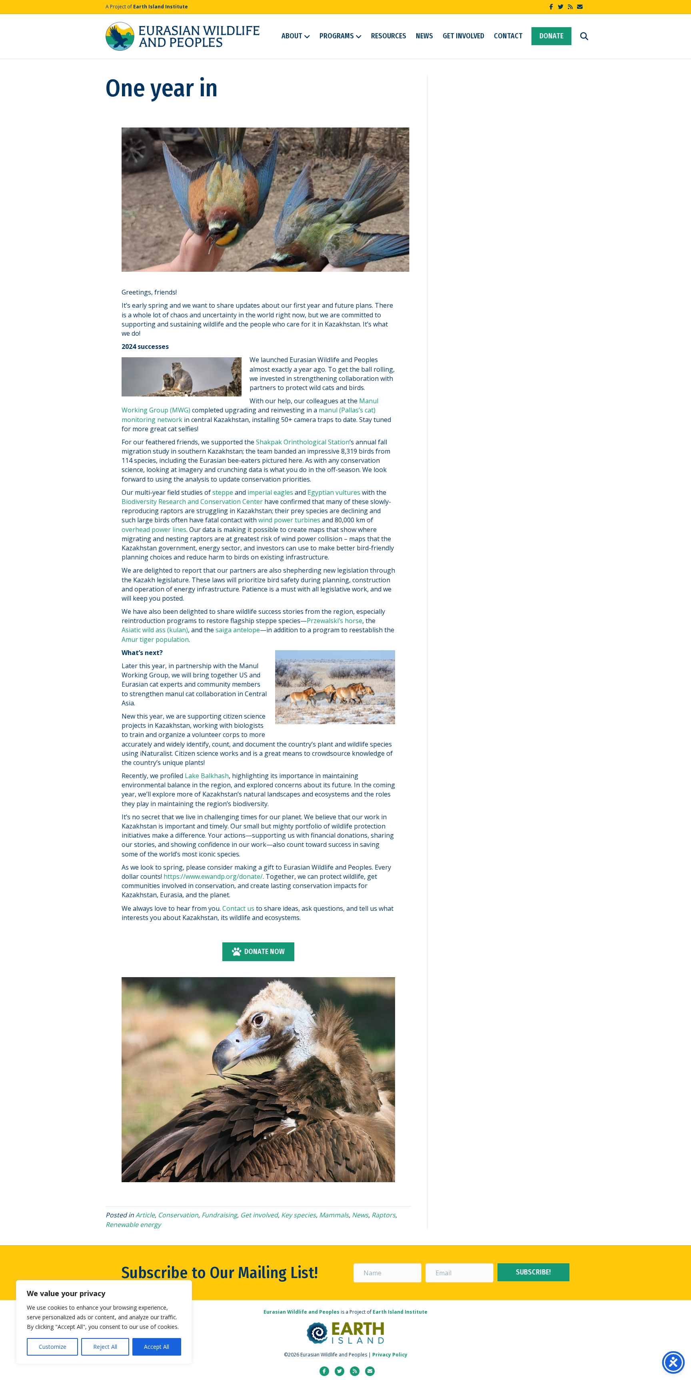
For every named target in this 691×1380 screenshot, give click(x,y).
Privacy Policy (389, 1354)
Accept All (156, 1346)
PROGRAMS (337, 36)
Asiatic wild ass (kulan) (155, 629)
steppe (222, 492)
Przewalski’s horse (334, 620)
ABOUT (292, 36)
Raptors (383, 1215)
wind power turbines (289, 520)
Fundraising (219, 1215)
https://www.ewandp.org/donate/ (213, 876)
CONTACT (508, 36)
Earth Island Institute (160, 6)
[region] (104, 1322)
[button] (533, 1272)
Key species (298, 1215)
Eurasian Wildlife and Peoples (302, 1311)
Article (145, 1215)
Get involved (259, 1215)
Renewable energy (133, 1224)
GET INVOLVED (463, 36)
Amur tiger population (155, 639)
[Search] (580, 36)
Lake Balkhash (207, 775)
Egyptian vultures (334, 492)
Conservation (178, 1215)
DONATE (551, 36)
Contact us (238, 908)
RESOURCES (388, 36)
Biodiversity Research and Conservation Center (192, 501)
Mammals (334, 1215)
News (360, 1215)
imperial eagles (270, 492)
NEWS (424, 36)
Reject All (105, 1346)
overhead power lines (154, 529)
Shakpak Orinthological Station (302, 442)
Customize (52, 1346)
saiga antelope (238, 629)
